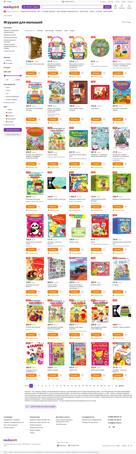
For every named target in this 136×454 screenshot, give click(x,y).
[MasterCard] (128, 445)
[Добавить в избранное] (39, 73)
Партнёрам (103, 1)
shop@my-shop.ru (114, 423)
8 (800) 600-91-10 (114, 417)
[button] (7, 87)
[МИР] (118, 445)
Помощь (130, 1)
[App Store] (61, 445)
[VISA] (124, 445)
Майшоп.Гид (15, 11)
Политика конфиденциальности (14, 422)
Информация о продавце (12, 420)
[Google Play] (73, 445)
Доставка (110, 1)
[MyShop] (10, 441)
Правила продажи (35, 425)
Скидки (124, 1)
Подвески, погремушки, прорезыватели (11, 31)
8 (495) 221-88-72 (69, 1)
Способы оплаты (61, 424)
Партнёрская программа (90, 422)
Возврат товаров (35, 430)
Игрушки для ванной (10, 37)
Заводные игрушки (10, 35)
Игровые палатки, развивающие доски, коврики (10, 46)
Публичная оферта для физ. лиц (40, 420)
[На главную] (11, 7)
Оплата (117, 1)
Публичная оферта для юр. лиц (39, 422)
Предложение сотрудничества (91, 420)
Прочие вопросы (9, 427)
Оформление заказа (36, 427)
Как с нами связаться (10, 425)
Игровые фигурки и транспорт (10, 41)
